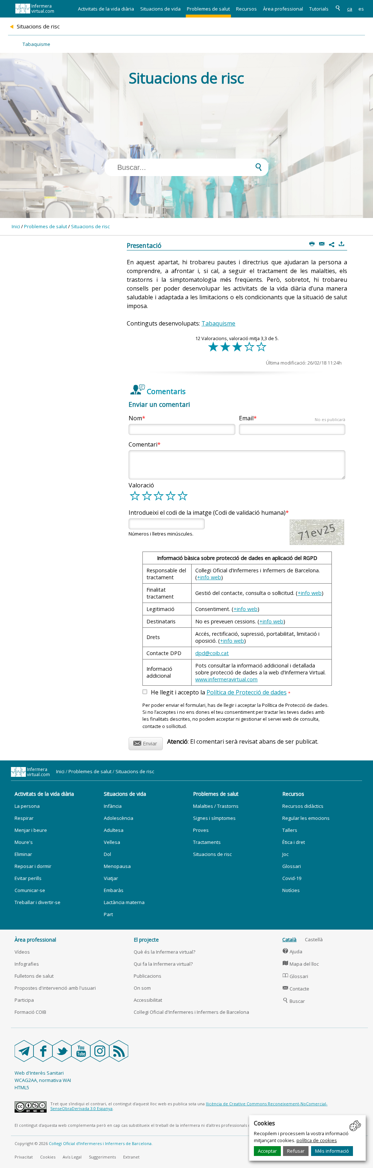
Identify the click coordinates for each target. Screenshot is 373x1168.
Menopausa (117, 866)
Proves (201, 830)
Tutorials (319, 8)
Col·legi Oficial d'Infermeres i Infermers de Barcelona (191, 1012)
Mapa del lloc (301, 964)
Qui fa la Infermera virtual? (163, 964)
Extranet (131, 1157)
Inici (16, 226)
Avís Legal (72, 1157)
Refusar (296, 1151)
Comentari (143, 444)
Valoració (141, 485)
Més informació (332, 1151)
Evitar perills (28, 878)
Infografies (27, 964)
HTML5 (22, 1087)
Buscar (294, 1001)
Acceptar (267, 1151)
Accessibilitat (148, 1000)
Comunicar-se (30, 890)
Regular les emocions (306, 818)
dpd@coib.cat (212, 653)
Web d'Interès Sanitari (39, 1073)
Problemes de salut (208, 8)
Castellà (314, 939)
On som (142, 988)
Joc (285, 854)
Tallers (289, 830)
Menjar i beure (31, 830)
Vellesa (112, 842)
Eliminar (23, 854)
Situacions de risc (90, 226)
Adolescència (118, 818)
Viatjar (111, 878)
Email (292, 418)
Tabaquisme (36, 44)
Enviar (145, 742)
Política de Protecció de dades (247, 692)
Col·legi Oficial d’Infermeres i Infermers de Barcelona (100, 1143)
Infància (113, 806)
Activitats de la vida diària (106, 8)
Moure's (24, 842)
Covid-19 (291, 878)
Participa (24, 1000)
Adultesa (113, 830)
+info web (209, 577)
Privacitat (24, 1157)
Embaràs (113, 890)
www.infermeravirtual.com (226, 679)
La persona (27, 806)
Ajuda (292, 951)
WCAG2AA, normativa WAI (43, 1080)
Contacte (296, 988)
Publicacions (147, 976)
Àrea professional (283, 8)
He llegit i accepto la (220, 692)
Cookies (47, 1157)
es (361, 8)
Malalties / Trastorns (216, 806)
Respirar (24, 818)
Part (108, 914)
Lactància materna (124, 902)
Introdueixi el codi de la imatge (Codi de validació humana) (207, 513)
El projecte (146, 939)
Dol (107, 854)
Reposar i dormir (33, 866)
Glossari (291, 866)
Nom (135, 418)
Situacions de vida (160, 8)
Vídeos (22, 952)
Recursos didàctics (302, 806)
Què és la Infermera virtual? (164, 952)
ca (349, 8)
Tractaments (207, 842)
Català (289, 939)
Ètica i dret (293, 842)
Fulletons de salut (34, 976)
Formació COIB (30, 1012)
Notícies (291, 890)
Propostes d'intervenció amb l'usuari (55, 988)
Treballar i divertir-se (37, 902)
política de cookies (317, 1140)
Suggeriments (102, 1157)
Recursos (246, 8)
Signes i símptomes (214, 818)
